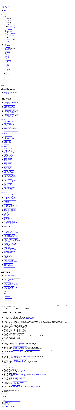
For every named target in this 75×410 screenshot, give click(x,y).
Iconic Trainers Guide (9, 103)
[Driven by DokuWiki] (9, 406)
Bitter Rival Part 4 (8, 160)
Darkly (8, 53)
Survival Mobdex (8, 278)
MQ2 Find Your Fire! (8, 150)
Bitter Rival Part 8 (8, 166)
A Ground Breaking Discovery (11, 261)
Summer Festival (7, 168)
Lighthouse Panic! (8, 136)
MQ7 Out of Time (8, 202)
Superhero (8, 68)
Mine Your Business (8, 263)
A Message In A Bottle (9, 259)
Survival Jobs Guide (8, 288)
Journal (8, 56)
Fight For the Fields (8, 260)
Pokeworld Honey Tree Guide (19, 386)
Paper (7, 58)
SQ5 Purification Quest (9, 137)
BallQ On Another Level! (9, 181)
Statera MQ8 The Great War (10, 243)
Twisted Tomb (7, 226)
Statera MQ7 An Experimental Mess (12, 240)
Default (8, 47)
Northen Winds (7, 140)
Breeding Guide (7, 93)
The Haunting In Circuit (9, 221)
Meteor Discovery (8, 188)
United (8, 69)
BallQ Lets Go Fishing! (9, 174)
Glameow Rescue (8, 218)
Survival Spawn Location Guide (11, 284)
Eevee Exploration (8, 255)
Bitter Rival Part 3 (8, 159)
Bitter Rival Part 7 (8, 164)
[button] (5, 16)
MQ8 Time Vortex (8, 204)
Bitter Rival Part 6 (8, 163)
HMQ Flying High (8, 183)
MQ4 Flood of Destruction (10, 198)
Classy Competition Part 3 (10, 210)
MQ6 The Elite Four (8, 155)
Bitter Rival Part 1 (8, 156)
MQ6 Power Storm (8, 201)
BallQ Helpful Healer (8, 172)
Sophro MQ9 (7, 247)
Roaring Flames (7, 142)
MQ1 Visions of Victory (9, 149)
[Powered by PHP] (8, 402)
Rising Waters (7, 219)
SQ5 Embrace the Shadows (10, 223)
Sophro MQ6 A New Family (10, 239)
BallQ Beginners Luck (9, 170)
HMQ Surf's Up (7, 184)
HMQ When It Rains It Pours (10, 185)
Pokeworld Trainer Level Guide (11, 115)
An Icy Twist (7, 264)
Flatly (7, 55)
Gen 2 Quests (4, 133)
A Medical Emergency (9, 124)
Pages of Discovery (8, 265)
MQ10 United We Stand (9, 248)
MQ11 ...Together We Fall (10, 249)
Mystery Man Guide (8, 106)
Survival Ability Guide (9, 279)
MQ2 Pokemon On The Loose (11, 232)
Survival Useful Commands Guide (39, 374)
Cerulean (8, 49)
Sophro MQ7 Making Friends (10, 242)
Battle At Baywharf (8, 252)
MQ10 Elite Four (7, 206)
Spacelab (8, 66)
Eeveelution (6, 217)
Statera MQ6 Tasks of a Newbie (11, 238)
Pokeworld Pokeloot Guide (10, 111)
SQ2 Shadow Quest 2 (9, 138)
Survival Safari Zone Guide (19, 382)
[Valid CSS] (7, 405)
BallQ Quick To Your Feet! (10, 176)
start (4, 79)
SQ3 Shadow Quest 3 (9, 127)
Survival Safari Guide (9, 275)
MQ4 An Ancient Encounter (10, 235)
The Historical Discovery (9, 189)
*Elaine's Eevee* (7, 123)
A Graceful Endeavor (8, 225)
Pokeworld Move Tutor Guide (20, 335)
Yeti (7, 70)
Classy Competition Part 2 (10, 209)
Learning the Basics (8, 212)
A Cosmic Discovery (8, 256)
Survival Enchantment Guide (10, 287)
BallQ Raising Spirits (8, 178)
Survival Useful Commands (10, 276)
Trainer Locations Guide (9, 107)
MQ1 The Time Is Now (9, 194)
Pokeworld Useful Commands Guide (20, 374)
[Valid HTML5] (7, 403)
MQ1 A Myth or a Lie (9, 231)
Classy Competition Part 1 (10, 208)
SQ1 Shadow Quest (8, 125)
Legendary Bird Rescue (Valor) (11, 131)
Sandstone (8, 61)
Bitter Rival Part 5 (8, 162)
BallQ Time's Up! (8, 179)
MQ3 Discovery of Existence (10, 197)
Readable (8, 60)
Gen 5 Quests (4, 228)
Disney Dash (7, 215)
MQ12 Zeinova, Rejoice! (9, 251)
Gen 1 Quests (4, 119)
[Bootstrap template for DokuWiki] (12, 401)
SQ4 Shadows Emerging (9, 187)
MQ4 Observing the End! (9, 152)
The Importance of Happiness (10, 222)
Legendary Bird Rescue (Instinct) (11, 129)
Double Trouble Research (9, 267)
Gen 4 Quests (4, 192)
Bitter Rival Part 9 (8, 167)
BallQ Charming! (8, 171)
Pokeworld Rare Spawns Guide (11, 102)
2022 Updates (4, 365)
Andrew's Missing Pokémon (10, 121)
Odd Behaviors (7, 257)
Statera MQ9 (6, 245)
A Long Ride (7, 213)
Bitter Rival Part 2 (8, 158)
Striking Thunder (7, 141)
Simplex (8, 62)
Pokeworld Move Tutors (9, 105)
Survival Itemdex (7, 282)
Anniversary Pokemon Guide (10, 92)
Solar (7, 64)
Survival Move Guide (9, 280)
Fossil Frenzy (7, 253)
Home (5, 10)
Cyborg (8, 52)
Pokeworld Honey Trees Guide (11, 110)
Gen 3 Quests (4, 146)
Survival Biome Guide (17, 351)
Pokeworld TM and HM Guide (11, 114)
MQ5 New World (8, 154)
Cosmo (8, 51)
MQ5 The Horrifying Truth (10, 200)
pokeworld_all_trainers (28, 318)
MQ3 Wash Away (8, 151)
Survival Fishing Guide (9, 286)
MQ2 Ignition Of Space (9, 196)
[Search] (1, 14)
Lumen (8, 57)
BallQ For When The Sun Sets (11, 180)
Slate (7, 65)
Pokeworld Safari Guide (9, 113)
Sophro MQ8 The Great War (10, 244)
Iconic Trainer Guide (17, 378)
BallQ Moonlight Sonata (9, 175)
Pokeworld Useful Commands (11, 116)
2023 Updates (4, 353)
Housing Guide (16, 357)
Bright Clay (6, 214)
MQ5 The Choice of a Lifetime (11, 236)
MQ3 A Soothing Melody (9, 234)
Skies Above (6, 144)
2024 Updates (4, 341)
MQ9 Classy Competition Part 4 (11, 205)
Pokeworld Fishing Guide (9, 109)
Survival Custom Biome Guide (11, 283)
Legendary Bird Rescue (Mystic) (11, 128)
